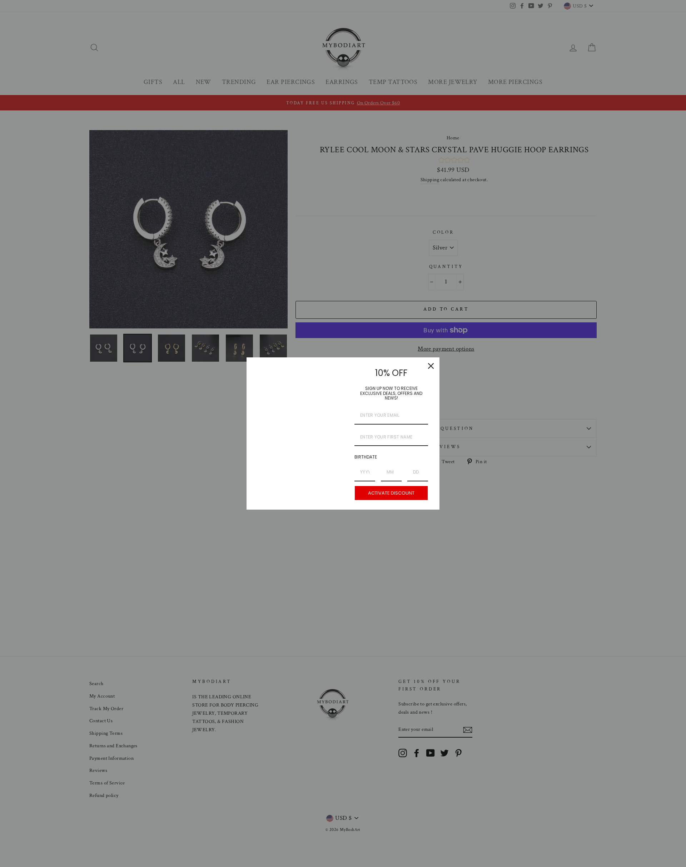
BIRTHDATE (365, 457)
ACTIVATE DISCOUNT (391, 493)
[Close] (430, 366)
